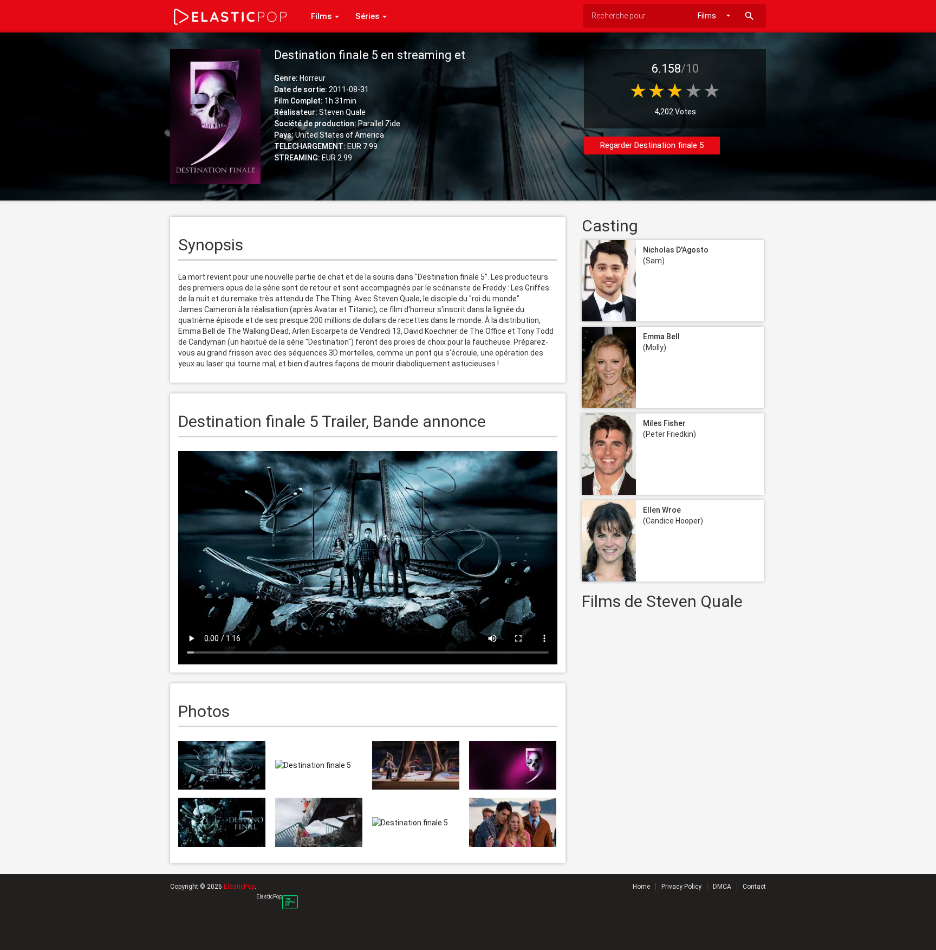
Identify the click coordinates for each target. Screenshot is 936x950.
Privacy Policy (681, 886)
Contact (754, 886)
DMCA (722, 886)
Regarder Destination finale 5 (652, 145)
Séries (368, 16)
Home (641, 886)
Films (322, 16)
